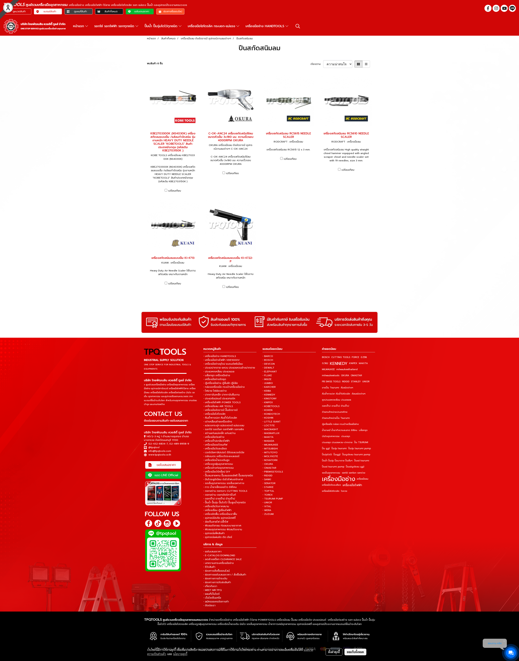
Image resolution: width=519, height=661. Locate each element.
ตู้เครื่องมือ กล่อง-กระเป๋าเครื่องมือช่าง (340, 424)
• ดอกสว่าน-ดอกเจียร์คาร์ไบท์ (219, 495)
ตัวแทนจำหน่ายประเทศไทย (334, 412)
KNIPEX (353, 363)
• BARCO (268, 356)
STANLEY (356, 381)
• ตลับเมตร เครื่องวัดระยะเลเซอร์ (221, 456)
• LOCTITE (269, 425)
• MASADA (268, 441)
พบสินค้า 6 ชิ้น (155, 63)
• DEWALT (268, 368)
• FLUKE (267, 375)
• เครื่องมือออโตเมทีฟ (215, 445)
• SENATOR (269, 483)
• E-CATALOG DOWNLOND (219, 555)
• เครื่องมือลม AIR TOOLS (218, 406)
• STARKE (268, 487)
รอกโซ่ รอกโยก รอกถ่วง (353, 473)
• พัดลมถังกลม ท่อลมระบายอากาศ (222, 525)
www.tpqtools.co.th (159, 454)
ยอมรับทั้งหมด (355, 652)
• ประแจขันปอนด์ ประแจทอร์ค (219, 398)
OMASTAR (356, 375)
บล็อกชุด (363, 430)
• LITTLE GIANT (272, 421)
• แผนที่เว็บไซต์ (211, 594)
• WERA (267, 510)
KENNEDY (338, 363)
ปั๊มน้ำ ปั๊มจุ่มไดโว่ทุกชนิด (162, 26)
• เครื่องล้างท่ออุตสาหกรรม (218, 468)
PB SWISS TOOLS (331, 381)
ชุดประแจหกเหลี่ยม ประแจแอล (336, 400)
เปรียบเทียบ (174, 191)
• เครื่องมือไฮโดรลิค (214, 414)
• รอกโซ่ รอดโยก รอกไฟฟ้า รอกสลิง (223, 429)
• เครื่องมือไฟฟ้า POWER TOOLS (222, 402)
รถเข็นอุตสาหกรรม (331, 473)
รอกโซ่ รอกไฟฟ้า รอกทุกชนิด (114, 26)
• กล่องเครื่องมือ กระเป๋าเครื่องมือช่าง (224, 387)
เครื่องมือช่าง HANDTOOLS (265, 26)
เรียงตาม (317, 64)
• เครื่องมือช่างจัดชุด (214, 379)
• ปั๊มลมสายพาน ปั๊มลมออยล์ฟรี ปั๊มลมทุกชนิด (228, 475)
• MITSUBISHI (270, 448)
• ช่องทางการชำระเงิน (215, 578)
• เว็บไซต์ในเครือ (212, 598)
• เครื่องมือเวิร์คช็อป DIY (216, 472)
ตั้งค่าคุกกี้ (334, 652)
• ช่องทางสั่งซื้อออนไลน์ (216, 571)
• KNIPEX (268, 402)
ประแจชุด (345, 436)
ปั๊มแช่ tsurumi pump (333, 466)
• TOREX (268, 495)
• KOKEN (267, 410)
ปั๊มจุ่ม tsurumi (339, 448)
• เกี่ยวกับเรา (210, 586)
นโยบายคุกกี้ (180, 654)
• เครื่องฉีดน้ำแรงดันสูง (216, 460)
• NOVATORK (270, 460)
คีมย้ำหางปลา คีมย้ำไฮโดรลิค (336, 393)
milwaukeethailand (347, 369)
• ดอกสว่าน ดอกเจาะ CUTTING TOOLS (225, 491)
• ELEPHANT (270, 371)
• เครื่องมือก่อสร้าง (213, 437)
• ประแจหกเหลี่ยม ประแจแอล (218, 371)
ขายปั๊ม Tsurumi (330, 387)
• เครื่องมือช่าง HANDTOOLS (219, 356)
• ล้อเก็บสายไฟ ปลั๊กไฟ (215, 522)
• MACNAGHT (270, 429)
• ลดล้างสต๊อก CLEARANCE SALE (222, 559)
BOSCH (326, 357)
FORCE (355, 357)
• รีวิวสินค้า (209, 567)
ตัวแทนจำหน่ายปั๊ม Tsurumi (336, 418)
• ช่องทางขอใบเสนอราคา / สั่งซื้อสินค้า (224, 574)
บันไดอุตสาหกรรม (331, 436)
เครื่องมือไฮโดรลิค (330, 491)
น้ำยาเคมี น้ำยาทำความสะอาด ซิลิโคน (339, 430)
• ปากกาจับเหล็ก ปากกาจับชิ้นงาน (221, 394)
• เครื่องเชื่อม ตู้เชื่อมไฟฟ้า (217, 510)
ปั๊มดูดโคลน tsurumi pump (356, 454)
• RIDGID (267, 475)
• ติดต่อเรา (209, 605)
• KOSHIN (268, 418)
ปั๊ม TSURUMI (361, 442)
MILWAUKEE (328, 369)
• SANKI (267, 479)
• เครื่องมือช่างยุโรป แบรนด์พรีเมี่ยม (223, 364)
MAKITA (363, 363)
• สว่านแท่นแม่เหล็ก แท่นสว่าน (219, 433)
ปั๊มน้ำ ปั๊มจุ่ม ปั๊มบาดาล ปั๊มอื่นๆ (337, 460)
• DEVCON (269, 364)
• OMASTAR (269, 468)
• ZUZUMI (268, 514)
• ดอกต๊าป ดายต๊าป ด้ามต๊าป (219, 498)
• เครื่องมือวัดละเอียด (215, 448)
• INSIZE (267, 379)
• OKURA (268, 464)
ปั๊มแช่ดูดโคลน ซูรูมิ (355, 466)
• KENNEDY (269, 394)
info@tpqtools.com (159, 451)
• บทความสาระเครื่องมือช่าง (218, 563)
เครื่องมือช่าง (338, 479)
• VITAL (267, 506)
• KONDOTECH (271, 414)
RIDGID (345, 381)
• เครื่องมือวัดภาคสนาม (216, 506)
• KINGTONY (270, 398)
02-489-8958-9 (179, 444)
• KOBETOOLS (271, 406)
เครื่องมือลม (362, 479)
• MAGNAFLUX (271, 433)
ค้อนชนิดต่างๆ (359, 393)
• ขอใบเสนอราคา (212, 551)
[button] (297, 26)
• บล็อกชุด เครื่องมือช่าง (216, 375)
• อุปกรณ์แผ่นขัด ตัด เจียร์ (217, 537)
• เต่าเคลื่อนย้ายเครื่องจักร (217, 421)
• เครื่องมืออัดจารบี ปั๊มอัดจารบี (220, 410)
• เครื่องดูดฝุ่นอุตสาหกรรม (218, 464)
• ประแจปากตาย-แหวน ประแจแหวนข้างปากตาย (229, 368)
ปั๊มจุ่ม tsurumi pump (359, 448)
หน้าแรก (79, 26)
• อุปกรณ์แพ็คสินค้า (214, 533)
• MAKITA (268, 437)
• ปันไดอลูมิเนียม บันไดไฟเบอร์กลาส (223, 479)
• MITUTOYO (270, 452)
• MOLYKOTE (270, 456)
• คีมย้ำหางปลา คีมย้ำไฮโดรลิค (220, 418)
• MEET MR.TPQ (212, 590)
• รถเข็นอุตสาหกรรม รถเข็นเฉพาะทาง (223, 483)
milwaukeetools (330, 375)
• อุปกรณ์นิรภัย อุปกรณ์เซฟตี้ (219, 518)
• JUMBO (268, 383)
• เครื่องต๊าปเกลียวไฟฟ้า (216, 441)
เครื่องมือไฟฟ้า (352, 485)
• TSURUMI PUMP (273, 498)
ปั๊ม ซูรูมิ (326, 448)
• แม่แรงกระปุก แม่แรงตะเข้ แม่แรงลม (223, 425)
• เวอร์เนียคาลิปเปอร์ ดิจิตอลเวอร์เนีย (223, 452)
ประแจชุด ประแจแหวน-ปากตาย (337, 442)
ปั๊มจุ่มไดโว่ (327, 454)
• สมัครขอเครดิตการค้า (216, 601)
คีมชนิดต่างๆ (347, 387)
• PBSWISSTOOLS (273, 472)
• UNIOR (267, 502)
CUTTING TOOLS (340, 357)
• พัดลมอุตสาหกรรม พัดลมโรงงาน (222, 529)
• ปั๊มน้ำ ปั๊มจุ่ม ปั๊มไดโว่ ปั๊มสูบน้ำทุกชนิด (224, 502)
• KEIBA (267, 391)
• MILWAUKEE (270, 445)
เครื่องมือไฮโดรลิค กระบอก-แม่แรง (212, 26)
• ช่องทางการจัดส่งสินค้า (217, 582)
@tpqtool (154, 447)
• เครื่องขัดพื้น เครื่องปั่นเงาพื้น (220, 514)
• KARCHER (269, 387)
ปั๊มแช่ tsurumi (361, 460)
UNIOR (365, 381)
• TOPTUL (268, 491)
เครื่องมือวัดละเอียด (331, 485)
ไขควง (344, 491)
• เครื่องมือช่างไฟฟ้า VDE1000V (221, 360)
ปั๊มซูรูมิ (337, 454)
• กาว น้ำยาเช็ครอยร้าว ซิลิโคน (220, 487)
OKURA (345, 375)
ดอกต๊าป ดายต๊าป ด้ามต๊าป (335, 406)
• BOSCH (268, 360)
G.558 (364, 357)
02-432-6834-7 (158, 444)
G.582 (325, 363)
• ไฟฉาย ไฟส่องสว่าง (215, 391)
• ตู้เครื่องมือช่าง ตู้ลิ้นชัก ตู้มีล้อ (220, 383)
